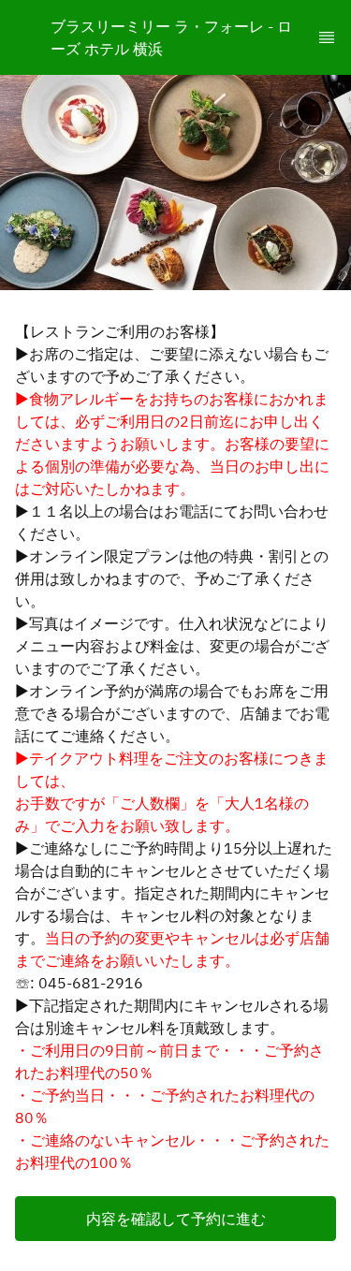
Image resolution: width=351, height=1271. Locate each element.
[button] (175, 1219)
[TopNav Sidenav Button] (326, 37)
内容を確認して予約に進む (176, 1218)
